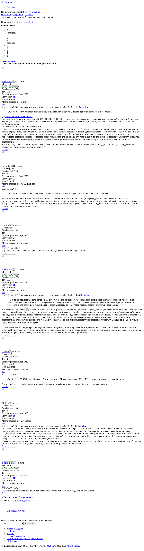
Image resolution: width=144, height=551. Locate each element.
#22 (3, 186)
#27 (3, 485)
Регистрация (34, 12)
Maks (82, 426)
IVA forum (6, 14)
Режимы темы (9, 61)
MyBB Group (73, 546)
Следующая (25, 497)
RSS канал (12, 541)
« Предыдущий (22, 22)
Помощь (11, 7)
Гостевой (29, 14)
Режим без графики (16, 536)
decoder (83, 107)
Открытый (18, 14)
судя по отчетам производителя (17, 116)
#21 (3, 104)
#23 (3, 245)
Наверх (10, 533)
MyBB (50, 546)
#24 (3, 292)
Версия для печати (16, 511)
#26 (3, 423)
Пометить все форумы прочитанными (25, 538)
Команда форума (15, 528)
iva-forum (11, 531)
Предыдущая (10, 497)
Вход (24, 12)
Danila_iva (85, 295)
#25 (3, 372)
